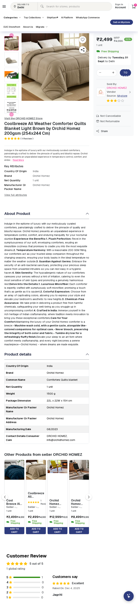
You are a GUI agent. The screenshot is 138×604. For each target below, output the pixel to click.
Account (120, 6)
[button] (4, 6)
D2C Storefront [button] (12, 26)
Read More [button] (18, 160)
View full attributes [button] (15, 195)
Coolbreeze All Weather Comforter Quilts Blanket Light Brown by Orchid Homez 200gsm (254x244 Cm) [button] (36, 495)
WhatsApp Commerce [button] (88, 17)
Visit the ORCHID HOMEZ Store (23, 118)
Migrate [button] (40, 26)
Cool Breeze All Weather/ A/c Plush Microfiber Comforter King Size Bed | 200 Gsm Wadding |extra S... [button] (13, 502)
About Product (17, 213)
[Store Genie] (129, 596)
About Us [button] (28, 26)
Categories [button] (11, 17)
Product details (17, 354)
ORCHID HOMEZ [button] (117, 86)
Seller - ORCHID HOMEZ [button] (11, 507)
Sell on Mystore (121, 22)
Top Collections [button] (32, 17)
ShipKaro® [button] (52, 17)
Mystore (122, 95)
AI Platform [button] (67, 17)
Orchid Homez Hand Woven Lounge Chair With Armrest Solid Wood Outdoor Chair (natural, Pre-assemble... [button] (57, 502)
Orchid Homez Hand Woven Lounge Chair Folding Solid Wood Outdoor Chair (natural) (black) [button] (79, 502)
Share (104, 131)
